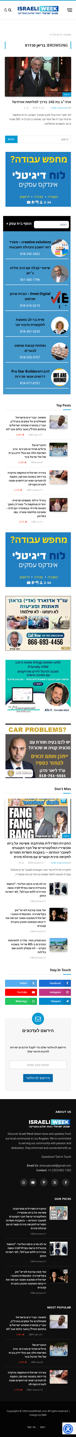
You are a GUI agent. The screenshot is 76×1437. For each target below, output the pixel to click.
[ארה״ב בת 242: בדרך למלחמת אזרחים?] (38, 76)
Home (67, 34)
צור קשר (31, 1427)
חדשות (67, 94)
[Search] (9, 10)
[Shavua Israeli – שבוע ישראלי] (38, 10)
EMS (44, 1414)
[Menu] (69, 10)
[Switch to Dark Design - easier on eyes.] (5, 10)
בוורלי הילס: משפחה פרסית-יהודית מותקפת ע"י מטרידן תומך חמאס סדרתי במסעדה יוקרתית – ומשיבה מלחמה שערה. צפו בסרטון (26, 508)
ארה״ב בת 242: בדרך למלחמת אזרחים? (41, 102)
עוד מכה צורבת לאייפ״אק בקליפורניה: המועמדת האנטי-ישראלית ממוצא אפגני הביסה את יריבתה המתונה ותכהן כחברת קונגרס (26, 918)
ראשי (42, 1427)
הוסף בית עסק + (19, 223)
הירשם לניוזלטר (38, 1078)
